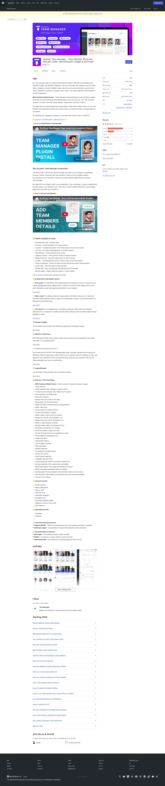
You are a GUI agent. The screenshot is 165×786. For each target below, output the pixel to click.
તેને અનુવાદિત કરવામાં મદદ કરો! (94, 13)
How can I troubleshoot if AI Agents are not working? (50, 710)
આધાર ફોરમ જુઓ (107, 158)
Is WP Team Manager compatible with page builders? (49, 715)
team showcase (120, 107)
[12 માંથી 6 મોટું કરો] (73, 552)
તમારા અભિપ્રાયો (107, 144)
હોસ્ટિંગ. (9, 766)
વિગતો (36, 71)
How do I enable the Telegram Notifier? (45, 688)
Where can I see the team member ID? (45, 672)
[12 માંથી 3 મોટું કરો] (51, 578)
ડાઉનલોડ (128, 62)
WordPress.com (133, 760)
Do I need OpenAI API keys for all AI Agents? (47, 699)
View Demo (36, 292)
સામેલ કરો (101, 760)
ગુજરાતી (25, 776)
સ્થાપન (54, 71)
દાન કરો (101, 766)
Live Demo (38, 119)
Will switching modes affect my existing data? (47, 634)
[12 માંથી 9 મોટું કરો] (73, 592)
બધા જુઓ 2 (129, 100)
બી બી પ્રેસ (132, 766)
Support (56, 119)
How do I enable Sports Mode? (43, 628)
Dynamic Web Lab (74, 742)
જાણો (69, 760)
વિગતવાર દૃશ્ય (106, 113)
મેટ (130, 763)
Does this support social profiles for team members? (49, 655)
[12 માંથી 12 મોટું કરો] (95, 589)
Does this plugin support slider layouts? (45, 650)
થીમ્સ (38, 763)
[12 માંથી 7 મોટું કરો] (73, 566)
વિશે (8, 760)
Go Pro (62, 119)
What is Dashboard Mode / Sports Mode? (46, 623)
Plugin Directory (11, 8)
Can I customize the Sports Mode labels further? (48, 639)
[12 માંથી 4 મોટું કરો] (51, 590)
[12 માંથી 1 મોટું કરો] (51, 552)
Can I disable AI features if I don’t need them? (47, 720)
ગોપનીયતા (9, 768)
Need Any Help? (38, 726)
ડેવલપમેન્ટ (63, 71)
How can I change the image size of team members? (49, 677)
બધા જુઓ (129, 144)
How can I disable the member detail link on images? (49, 666)
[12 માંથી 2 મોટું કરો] (51, 565)
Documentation (48, 119)
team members (128, 104)
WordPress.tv (72, 768)
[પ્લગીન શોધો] (25, 19)
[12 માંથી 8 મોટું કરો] (73, 579)
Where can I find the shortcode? (43, 661)
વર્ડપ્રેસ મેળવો (158, 3)
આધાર (69, 763)
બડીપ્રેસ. (131, 768)
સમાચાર (9, 763)
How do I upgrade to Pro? (41, 704)
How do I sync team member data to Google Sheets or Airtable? (53, 693)
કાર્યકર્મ (100, 763)
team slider (129, 107)
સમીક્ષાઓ (45, 71)
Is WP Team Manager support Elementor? (46, 682)
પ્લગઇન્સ (39, 766)
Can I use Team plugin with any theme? (45, 644)
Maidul (45, 64)
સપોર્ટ (130, 71)
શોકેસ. (39, 760)
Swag (101, 768)
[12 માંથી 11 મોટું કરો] (95, 552)
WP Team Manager (39, 83)
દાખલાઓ (39, 768)
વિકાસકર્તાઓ (71, 766)
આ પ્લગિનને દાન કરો (108, 175)
